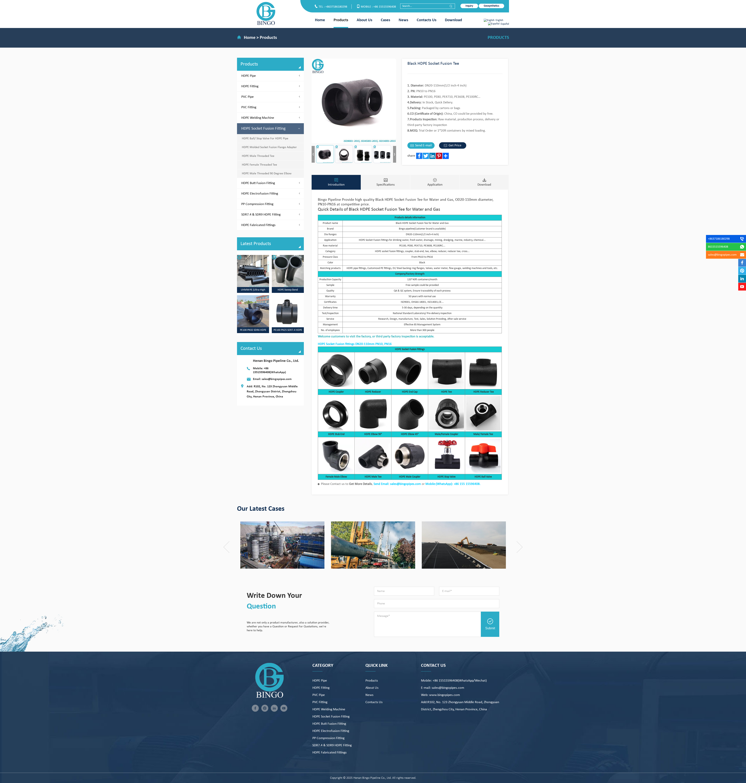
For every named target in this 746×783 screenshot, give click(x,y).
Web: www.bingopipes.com (440, 695)
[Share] (445, 156)
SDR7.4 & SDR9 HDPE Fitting (261, 214)
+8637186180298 (719, 238)
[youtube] (283, 708)
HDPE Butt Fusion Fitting (258, 183)
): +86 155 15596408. (465, 484)
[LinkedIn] (432, 156)
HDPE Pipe (248, 76)
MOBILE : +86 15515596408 (378, 6)
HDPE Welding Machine (257, 118)
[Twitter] (426, 156)
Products (341, 20)
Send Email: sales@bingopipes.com (397, 484)
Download (453, 20)
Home (320, 20)
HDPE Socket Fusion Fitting (263, 129)
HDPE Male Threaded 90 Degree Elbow (266, 173)
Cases (385, 20)
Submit (490, 628)
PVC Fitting (248, 107)
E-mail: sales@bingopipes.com (442, 688)
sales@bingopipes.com (722, 254)
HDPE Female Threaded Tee (259, 164)
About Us (364, 20)
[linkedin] (274, 708)
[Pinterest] (439, 156)
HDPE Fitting (249, 86)
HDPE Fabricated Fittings (258, 225)
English (499, 20)
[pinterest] (264, 708)
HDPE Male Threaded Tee (258, 156)
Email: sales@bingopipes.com (272, 379)
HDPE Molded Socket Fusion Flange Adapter (269, 147)
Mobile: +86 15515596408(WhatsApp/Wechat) (454, 681)
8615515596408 (718, 246)
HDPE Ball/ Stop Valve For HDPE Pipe (265, 138)
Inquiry (469, 5)
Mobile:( (431, 484)
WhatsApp (444, 484)
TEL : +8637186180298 (333, 6)
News (403, 20)
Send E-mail (423, 145)
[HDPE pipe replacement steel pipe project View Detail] (311, 545)
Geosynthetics (491, 5)
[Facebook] (419, 156)
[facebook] (255, 708)
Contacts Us (426, 20)
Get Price (454, 145)
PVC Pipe (247, 97)
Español (505, 24)
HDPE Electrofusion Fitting (259, 194)
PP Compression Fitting (257, 204)
